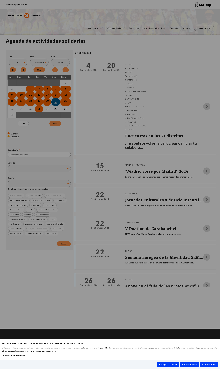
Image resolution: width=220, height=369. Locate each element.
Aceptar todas (209, 364)
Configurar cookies (168, 364)
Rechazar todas (189, 364)
